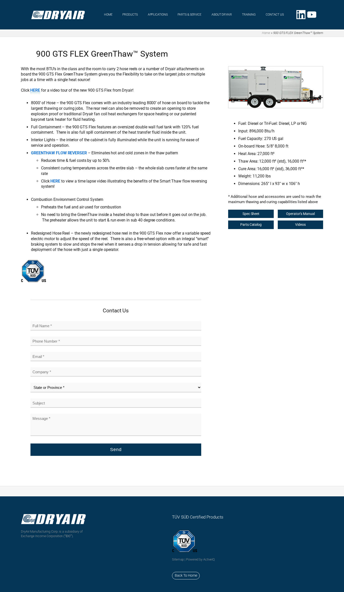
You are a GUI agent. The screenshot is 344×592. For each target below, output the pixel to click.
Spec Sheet (251, 214)
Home (266, 33)
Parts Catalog (251, 225)
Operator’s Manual (300, 214)
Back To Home (186, 575)
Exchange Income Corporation (42, 536)
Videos (300, 225)
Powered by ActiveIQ (200, 559)
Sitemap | (179, 559)
